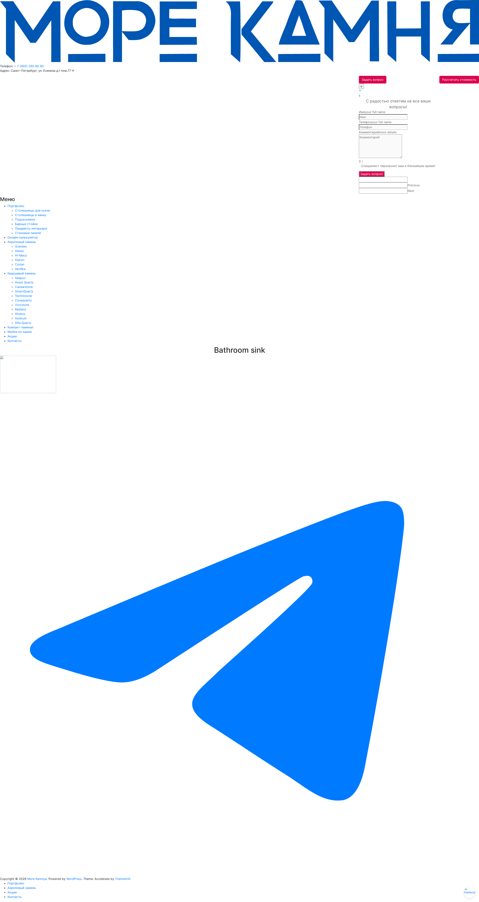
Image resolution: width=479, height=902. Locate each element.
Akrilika (20, 269)
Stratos (20, 314)
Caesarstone (24, 287)
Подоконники (25, 219)
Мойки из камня (19, 332)
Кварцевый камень (21, 273)
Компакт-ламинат (20, 327)
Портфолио (15, 206)
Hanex (19, 251)
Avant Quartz (24, 282)
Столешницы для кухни (32, 210)
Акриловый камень (21, 242)
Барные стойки (26, 224)
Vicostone (22, 305)
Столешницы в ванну (30, 215)
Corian (19, 264)
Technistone (23, 296)
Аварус (20, 278)
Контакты (14, 341)
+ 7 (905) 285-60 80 (29, 66)
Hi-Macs (21, 255)
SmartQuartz (24, 291)
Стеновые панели (28, 233)
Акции (12, 336)
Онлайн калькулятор (22, 237)
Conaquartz (23, 300)
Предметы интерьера (31, 228)
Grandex (21, 246)
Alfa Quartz (23, 323)
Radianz (20, 309)
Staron (19, 260)
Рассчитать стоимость (459, 79)
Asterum (21, 318)
